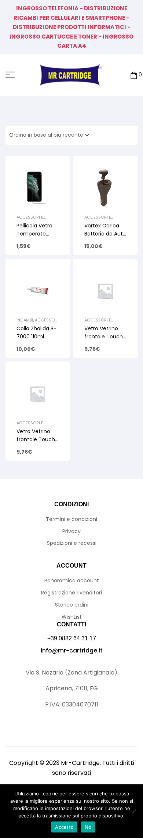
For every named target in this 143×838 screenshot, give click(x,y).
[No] (134, 811)
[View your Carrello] (134, 75)
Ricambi (24, 320)
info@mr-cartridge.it (72, 650)
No (88, 827)
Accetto (64, 827)
